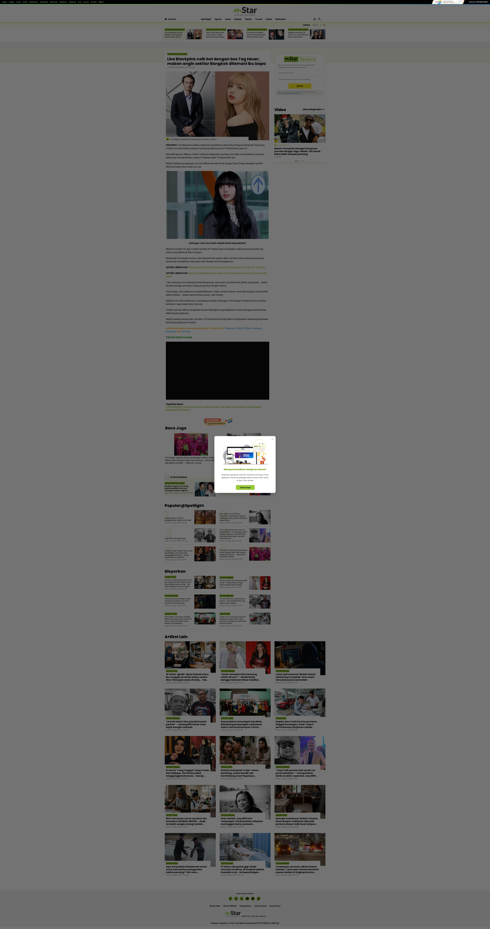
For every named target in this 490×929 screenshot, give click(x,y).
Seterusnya (245, 487)
